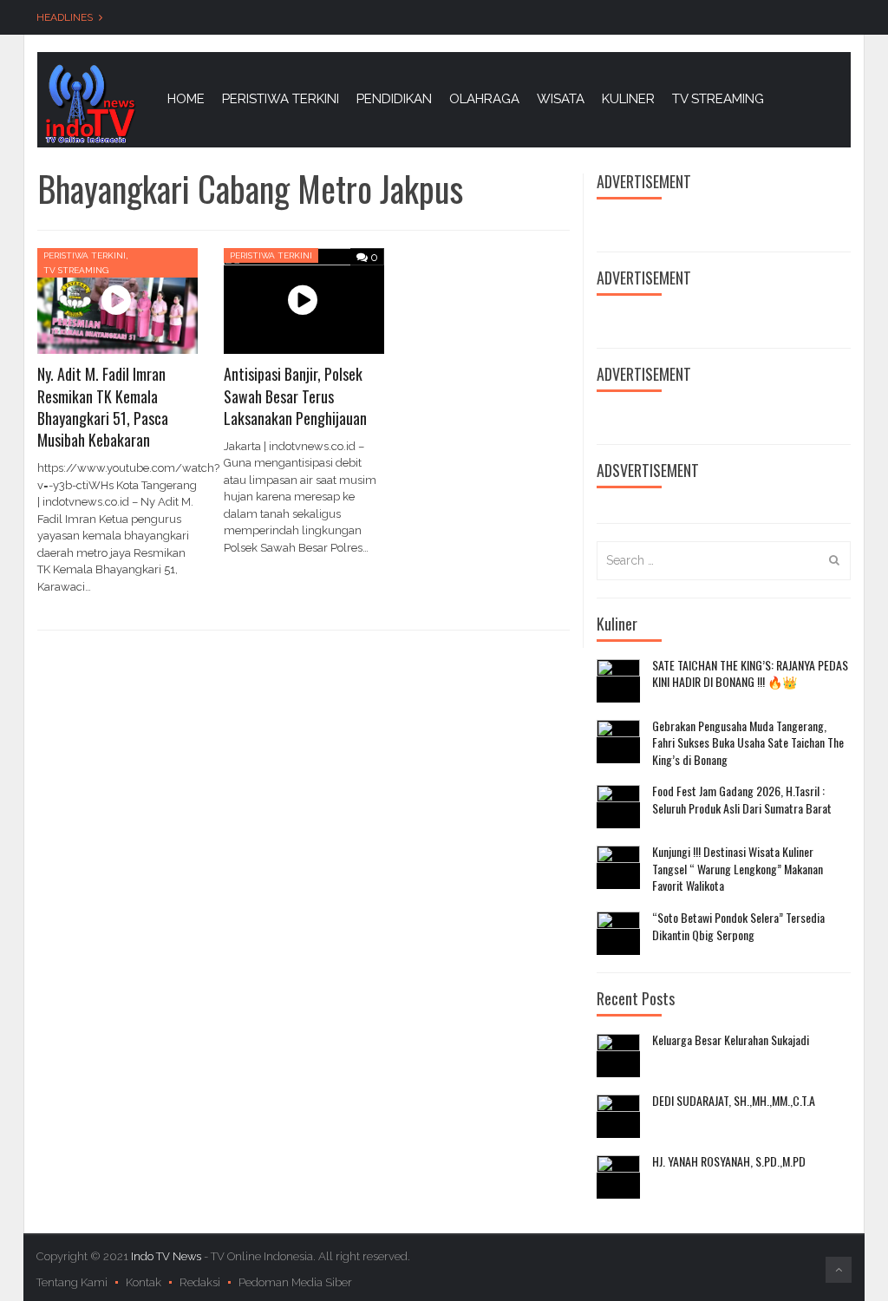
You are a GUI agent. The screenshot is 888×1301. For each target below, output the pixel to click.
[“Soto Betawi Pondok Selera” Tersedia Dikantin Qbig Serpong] (618, 933)
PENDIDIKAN (394, 99)
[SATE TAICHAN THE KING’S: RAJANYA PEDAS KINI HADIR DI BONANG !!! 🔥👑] (618, 681)
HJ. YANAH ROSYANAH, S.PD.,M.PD (729, 1161)
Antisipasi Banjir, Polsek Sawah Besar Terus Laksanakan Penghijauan (295, 395)
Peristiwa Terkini (84, 255)
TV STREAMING (718, 99)
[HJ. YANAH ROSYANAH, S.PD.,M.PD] (618, 1177)
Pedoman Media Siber (295, 1282)
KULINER (628, 99)
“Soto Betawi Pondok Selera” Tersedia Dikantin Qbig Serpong (738, 926)
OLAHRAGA (484, 99)
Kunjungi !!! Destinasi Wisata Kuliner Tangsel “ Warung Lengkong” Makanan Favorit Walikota (737, 868)
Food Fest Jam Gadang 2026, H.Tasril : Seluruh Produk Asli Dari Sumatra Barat (742, 799)
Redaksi (200, 1282)
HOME (186, 99)
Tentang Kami (72, 1282)
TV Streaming (75, 270)
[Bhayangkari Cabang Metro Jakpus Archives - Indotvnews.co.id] (89, 102)
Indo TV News (167, 1256)
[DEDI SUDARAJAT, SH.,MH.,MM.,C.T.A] (618, 1116)
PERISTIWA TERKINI (280, 99)
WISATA (560, 99)
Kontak (143, 1282)
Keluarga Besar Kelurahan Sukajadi (730, 1040)
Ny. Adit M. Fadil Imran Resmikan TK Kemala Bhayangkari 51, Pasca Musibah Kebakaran (102, 407)
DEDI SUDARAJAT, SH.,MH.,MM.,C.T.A (733, 1100)
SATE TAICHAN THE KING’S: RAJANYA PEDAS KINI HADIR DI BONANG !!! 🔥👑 (750, 673)
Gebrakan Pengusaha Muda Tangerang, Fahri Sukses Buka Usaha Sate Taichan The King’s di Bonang (748, 742)
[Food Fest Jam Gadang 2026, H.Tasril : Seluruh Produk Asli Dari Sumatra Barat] (618, 806)
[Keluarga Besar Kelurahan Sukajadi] (618, 1055)
